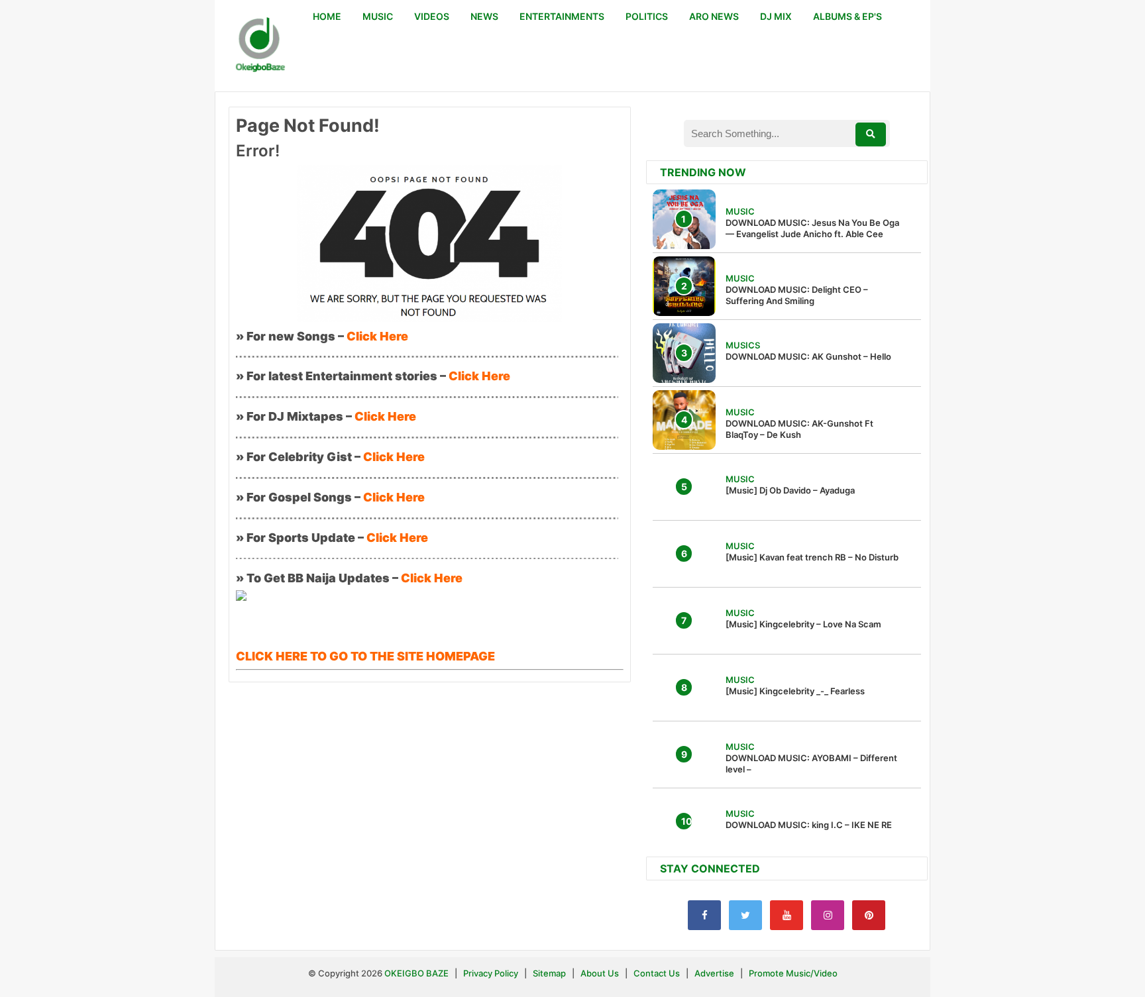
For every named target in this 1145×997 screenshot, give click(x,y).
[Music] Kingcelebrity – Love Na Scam (803, 624)
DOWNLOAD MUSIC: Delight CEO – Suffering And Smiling (797, 295)
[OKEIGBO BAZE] (258, 45)
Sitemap (550, 973)
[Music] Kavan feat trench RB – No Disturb (812, 557)
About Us (599, 973)
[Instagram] (827, 915)
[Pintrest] (868, 915)
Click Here (377, 336)
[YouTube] (786, 915)
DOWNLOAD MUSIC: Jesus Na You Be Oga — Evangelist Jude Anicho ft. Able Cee (812, 228)
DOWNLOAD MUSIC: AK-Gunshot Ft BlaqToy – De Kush (799, 429)
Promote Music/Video (793, 973)
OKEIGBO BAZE (416, 973)
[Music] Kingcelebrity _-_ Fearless (795, 691)
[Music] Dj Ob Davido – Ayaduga (790, 490)
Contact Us (656, 973)
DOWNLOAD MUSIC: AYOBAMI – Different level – (811, 763)
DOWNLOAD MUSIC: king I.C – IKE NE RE (809, 824)
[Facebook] (704, 915)
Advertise (714, 973)
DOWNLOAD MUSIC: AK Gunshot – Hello (808, 356)
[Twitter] (745, 915)
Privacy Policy (490, 973)
